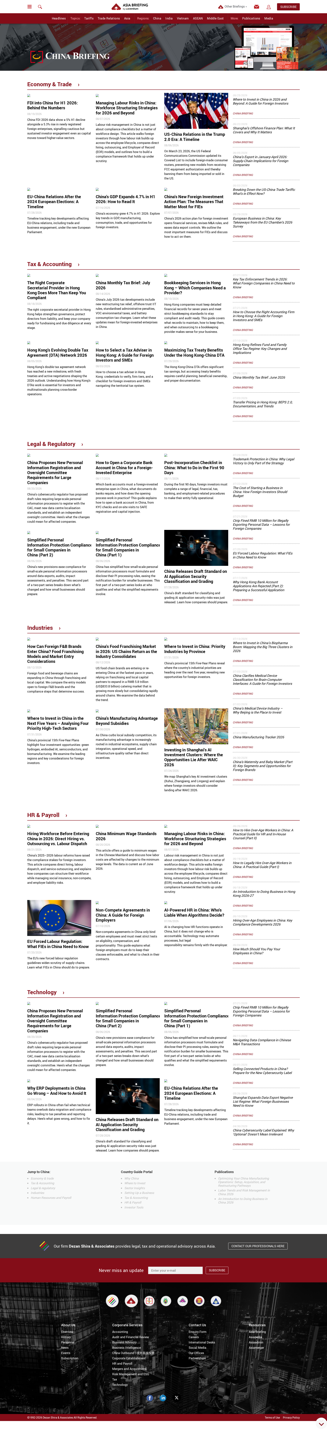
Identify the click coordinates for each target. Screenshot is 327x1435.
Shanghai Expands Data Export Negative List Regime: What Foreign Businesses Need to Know (263, 1101)
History (66, 1337)
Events (65, 1353)
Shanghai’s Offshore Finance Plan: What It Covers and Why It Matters (264, 130)
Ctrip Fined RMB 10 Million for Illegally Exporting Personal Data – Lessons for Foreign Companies (261, 524)
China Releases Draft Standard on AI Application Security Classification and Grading (195, 576)
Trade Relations (109, 18)
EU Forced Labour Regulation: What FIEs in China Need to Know (262, 555)
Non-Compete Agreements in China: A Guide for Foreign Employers (123, 915)
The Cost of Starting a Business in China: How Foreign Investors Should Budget (260, 491)
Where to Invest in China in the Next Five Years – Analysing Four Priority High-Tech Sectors (58, 723)
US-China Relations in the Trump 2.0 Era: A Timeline (194, 136)
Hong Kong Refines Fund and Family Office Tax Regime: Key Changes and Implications (260, 348)
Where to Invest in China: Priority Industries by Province (194, 649)
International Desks (202, 1342)
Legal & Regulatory (51, 444)
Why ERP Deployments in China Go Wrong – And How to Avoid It (57, 1090)
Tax (114, 1379)
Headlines (59, 18)
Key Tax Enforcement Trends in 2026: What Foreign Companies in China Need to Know (264, 283)
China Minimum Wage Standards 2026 (126, 836)
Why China (131, 1178)
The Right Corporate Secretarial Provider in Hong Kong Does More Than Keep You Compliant (56, 290)
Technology (42, 992)
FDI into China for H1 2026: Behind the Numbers (52, 105)
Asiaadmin (256, 1342)
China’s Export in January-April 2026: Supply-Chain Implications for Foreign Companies (260, 161)
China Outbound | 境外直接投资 (133, 1353)
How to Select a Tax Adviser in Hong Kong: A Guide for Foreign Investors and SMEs (125, 355)
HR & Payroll (43, 815)
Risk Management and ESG (130, 1374)
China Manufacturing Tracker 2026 (258, 737)
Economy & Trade (49, 84)
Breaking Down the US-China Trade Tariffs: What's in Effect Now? (264, 191)
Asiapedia (255, 1337)
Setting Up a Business (139, 1193)
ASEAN (198, 18)
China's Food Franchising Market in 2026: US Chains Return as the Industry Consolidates (126, 651)
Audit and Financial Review (130, 1337)
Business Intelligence (126, 1348)
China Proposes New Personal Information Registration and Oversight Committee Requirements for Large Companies (55, 472)
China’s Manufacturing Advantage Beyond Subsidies (127, 720)
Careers (194, 1337)
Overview (67, 1332)
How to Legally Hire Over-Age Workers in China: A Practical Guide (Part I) (262, 864)
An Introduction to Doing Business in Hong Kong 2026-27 (264, 893)
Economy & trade (42, 1178)
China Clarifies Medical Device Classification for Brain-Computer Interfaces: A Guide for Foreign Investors (262, 679)
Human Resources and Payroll (51, 1198)
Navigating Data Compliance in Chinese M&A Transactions (262, 1042)
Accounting (120, 1332)
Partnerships (197, 1358)
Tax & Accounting (49, 264)
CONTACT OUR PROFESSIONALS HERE (257, 1246)
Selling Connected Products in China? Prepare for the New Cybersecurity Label (262, 1070)
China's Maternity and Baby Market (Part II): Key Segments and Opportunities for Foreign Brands (262, 765)
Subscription (69, 1358)
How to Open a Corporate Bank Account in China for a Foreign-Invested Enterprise (124, 467)
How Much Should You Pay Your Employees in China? (256, 951)
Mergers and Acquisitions (129, 1369)
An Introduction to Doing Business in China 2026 (242, 1200)
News (65, 1348)
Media (268, 18)
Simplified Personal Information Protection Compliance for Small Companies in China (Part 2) (59, 547)
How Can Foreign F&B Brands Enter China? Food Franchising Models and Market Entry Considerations (55, 654)
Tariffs (88, 18)
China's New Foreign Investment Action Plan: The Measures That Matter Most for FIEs (193, 201)
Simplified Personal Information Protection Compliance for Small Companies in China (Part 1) (128, 547)
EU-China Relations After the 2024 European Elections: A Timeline (54, 201)
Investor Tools (133, 1207)
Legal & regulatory (43, 1188)
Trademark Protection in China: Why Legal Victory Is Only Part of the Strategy (263, 461)
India (169, 18)
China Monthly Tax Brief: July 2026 (123, 285)
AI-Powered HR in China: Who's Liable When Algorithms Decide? (194, 912)
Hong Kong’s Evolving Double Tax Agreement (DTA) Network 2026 (57, 352)
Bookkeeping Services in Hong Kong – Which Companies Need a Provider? (195, 287)
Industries (40, 627)
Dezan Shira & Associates (91, 1246)
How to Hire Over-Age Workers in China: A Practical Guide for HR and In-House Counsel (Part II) (263, 834)
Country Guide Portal (137, 1171)
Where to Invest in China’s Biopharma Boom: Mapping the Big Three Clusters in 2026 (262, 647)
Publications (251, 18)
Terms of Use (272, 1417)
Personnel (67, 1342)
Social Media (197, 1348)
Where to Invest (134, 1183)
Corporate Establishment (129, 1358)
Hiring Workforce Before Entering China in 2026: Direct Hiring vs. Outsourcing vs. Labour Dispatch (58, 838)
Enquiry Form (197, 1332)
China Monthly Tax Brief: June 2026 (259, 377)
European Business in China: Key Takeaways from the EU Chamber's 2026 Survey (262, 222)
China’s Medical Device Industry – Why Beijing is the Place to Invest (258, 710)
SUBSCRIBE (288, 7)
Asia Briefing (257, 1332)
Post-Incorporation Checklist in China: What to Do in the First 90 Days (194, 467)
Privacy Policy (291, 1417)
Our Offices (196, 1353)
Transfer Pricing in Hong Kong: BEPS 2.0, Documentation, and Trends (262, 404)
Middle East (215, 18)
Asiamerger (256, 1348)
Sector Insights (134, 1188)
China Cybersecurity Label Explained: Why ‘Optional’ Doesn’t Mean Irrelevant (263, 1132)
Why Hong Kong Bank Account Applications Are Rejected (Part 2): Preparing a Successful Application (258, 586)
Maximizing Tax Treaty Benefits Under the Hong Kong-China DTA (194, 352)
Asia (127, 18)
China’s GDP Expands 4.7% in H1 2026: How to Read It (125, 199)
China (157, 18)
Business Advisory (124, 1342)
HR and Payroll (122, 1363)
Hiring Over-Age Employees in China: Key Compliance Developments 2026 (262, 922)
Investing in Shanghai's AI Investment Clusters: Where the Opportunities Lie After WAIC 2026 (193, 757)
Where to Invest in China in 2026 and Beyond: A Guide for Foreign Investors (261, 101)
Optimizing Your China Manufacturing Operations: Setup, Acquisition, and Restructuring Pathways (243, 1182)
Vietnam (183, 18)
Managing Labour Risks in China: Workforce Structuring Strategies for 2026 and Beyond (127, 108)
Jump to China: (38, 1171)
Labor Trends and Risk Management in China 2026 (244, 1192)
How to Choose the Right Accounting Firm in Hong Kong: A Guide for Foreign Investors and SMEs (263, 316)
